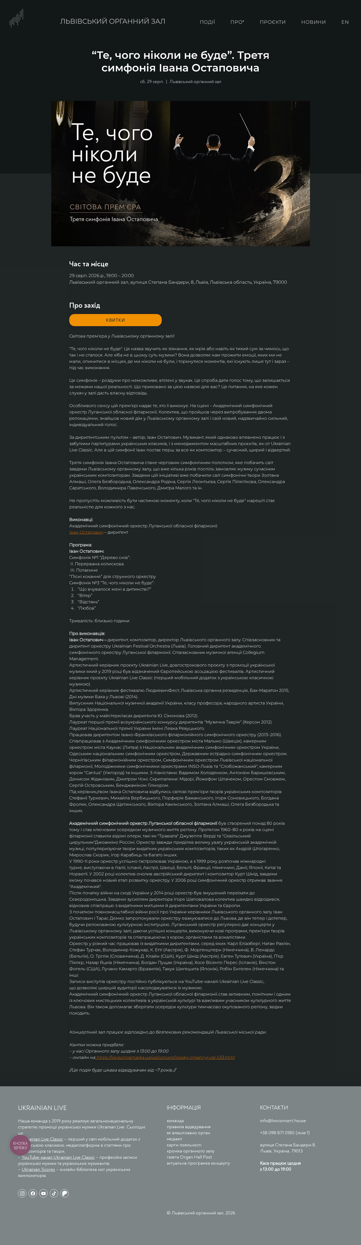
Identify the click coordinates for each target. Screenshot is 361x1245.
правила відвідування (189, 1127)
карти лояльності (184, 1145)
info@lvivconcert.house (283, 1121)
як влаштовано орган (188, 1133)
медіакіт (174, 1139)
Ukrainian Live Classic (42, 1139)
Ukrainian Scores (38, 1169)
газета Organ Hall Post (189, 1157)
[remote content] (115, 320)
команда (175, 1121)
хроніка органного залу (190, 1151)
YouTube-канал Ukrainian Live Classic (58, 1157)
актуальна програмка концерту (198, 1163)
